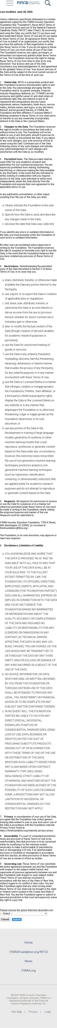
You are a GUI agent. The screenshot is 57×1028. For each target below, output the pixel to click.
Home (28, 942)
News (28, 961)
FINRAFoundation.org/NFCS (28, 952)
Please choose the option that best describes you (26, 910)
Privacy (33, 1011)
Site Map (16, 1011)
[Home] (28, 3)
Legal (47, 1011)
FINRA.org (28, 970)
